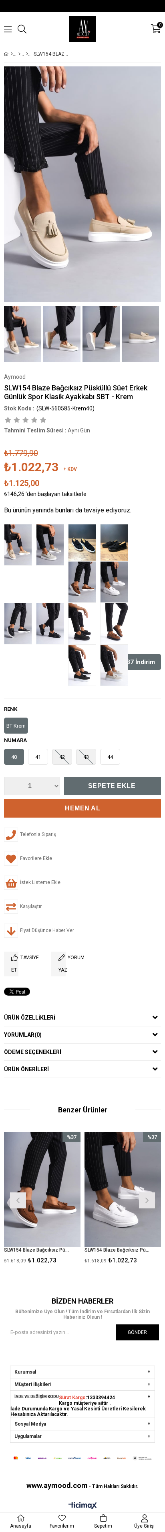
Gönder (137, 1332)
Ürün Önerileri (26, 1069)
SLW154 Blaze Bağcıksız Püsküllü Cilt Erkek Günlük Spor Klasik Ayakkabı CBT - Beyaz (118, 1250)
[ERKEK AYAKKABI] (19, 54)
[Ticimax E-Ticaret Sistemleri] (82, 1506)
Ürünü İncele (58, 1200)
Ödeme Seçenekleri (32, 1052)
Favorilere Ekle (42, 1200)
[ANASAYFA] (12, 54)
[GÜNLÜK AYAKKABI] (27, 54)
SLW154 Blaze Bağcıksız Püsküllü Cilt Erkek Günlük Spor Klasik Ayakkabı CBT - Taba (37, 1250)
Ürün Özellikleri (29, 1017)
